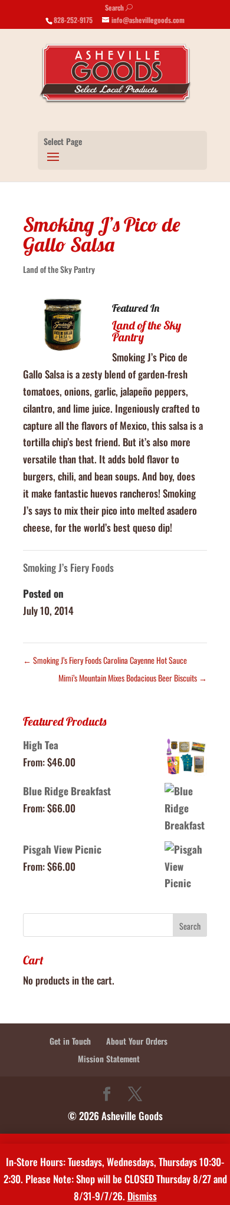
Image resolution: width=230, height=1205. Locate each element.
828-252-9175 (73, 20)
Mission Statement (109, 1058)
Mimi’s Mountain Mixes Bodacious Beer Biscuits (132, 677)
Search (119, 7)
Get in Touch (70, 1041)
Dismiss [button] (142, 1195)
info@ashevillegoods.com (148, 20)
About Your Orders (136, 1041)
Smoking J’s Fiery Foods (68, 567)
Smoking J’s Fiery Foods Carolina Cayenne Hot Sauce (105, 660)
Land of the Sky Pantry (59, 269)
